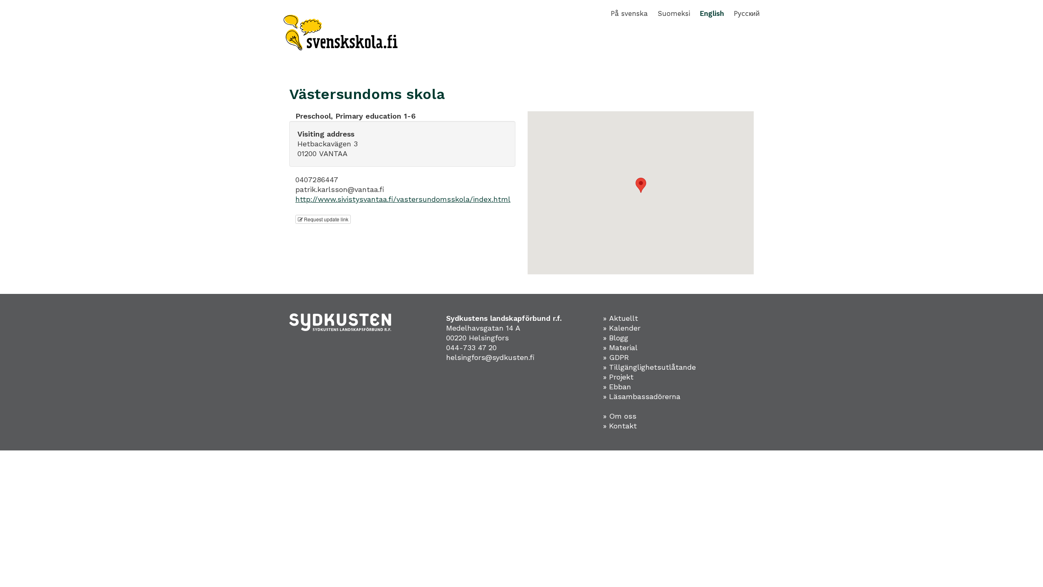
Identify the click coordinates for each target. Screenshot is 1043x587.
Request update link (325, 219)
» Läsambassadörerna (641, 396)
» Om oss (619, 416)
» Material (620, 347)
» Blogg (615, 337)
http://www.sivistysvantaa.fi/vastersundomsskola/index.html (402, 199)
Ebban (620, 386)
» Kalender (621, 328)
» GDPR (616, 357)
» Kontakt (620, 425)
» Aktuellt (620, 318)
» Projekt (618, 377)
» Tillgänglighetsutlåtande (649, 367)
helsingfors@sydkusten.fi (490, 357)
